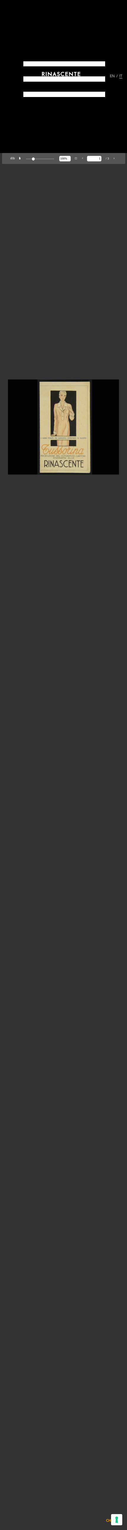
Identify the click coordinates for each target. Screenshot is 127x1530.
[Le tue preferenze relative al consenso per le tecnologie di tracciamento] (116, 1519)
